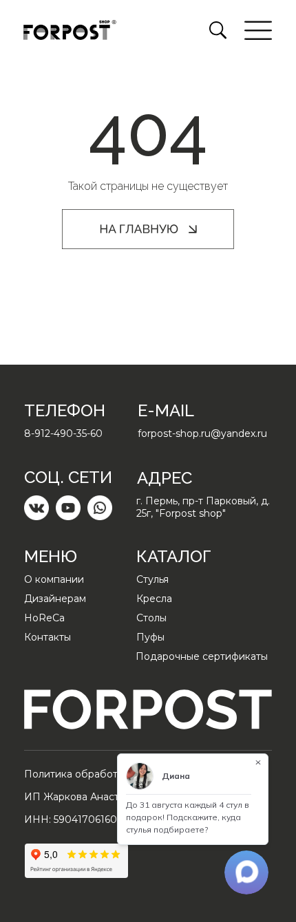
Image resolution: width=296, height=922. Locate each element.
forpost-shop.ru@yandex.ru (202, 433)
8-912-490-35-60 (63, 433)
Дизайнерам (55, 598)
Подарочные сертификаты (202, 656)
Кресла (154, 598)
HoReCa (44, 618)
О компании (54, 579)
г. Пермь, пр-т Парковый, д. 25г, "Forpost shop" (203, 507)
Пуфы (150, 637)
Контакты (47, 637)
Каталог (173, 556)
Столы (151, 618)
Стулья (152, 579)
